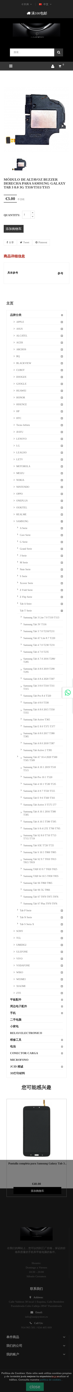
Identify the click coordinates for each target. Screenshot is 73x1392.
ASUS (19, 329)
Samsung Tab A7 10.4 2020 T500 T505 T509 (40, 759)
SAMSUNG (22, 521)
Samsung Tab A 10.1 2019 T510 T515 (39, 769)
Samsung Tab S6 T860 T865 (37, 883)
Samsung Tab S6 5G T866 (36, 890)
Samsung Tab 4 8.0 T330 (36, 702)
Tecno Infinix (23, 425)
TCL (18, 938)
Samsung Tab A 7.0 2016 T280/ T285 (39, 660)
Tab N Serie (26, 917)
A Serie (23, 528)
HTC (18, 418)
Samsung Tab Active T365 (36, 719)
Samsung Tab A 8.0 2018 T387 (39, 743)
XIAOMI (21, 986)
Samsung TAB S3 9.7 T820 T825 (40, 869)
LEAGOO (21, 452)
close (35, 1386)
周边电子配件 (18, 1006)
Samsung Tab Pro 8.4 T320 (37, 696)
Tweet (26, 242)
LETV (19, 459)
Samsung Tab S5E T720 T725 (38, 845)
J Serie (23, 555)
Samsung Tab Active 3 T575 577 (39, 804)
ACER (19, 342)
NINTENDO (22, 487)
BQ (18, 356)
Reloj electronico (26, 1033)
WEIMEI (21, 979)
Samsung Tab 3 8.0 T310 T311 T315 (39, 687)
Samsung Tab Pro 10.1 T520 (37, 777)
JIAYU (19, 432)
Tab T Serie (26, 610)
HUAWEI (21, 390)
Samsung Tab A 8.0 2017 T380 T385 (39, 735)
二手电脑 (15, 1019)
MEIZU (20, 473)
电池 (13, 1046)
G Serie (23, 542)
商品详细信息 (14, 256)
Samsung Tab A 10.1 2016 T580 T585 (39, 813)
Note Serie (25, 569)
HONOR (20, 397)
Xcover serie (26, 583)
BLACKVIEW (23, 363)
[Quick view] (32, 1128)
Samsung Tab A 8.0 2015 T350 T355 (39, 711)
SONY (19, 931)
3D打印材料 (17, 1073)
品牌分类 (15, 314)
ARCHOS (21, 349)
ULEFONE (22, 951)
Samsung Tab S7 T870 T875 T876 (40, 896)
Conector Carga (24, 1053)
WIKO (19, 972)
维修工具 (15, 1039)
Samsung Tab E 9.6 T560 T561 (39, 798)
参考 (60, 273)
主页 (9, 303)
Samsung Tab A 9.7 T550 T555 (39, 791)
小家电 (14, 1026)
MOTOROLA (23, 466)
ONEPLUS (22, 500)
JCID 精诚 (16, 1066)
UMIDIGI (21, 945)
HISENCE (21, 404)
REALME (21, 514)
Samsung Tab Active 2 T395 (37, 750)
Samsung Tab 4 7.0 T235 (36, 652)
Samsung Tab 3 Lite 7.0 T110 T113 (41, 617)
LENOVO (21, 439)
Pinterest (42, 242)
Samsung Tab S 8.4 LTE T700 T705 (41, 828)
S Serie (23, 576)
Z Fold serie (26, 590)
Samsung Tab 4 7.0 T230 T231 (39, 645)
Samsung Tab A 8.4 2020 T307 (39, 679)
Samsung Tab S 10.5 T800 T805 (39, 852)
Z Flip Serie (26, 597)
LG (18, 445)
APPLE (20, 322)
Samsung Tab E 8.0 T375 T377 (39, 726)
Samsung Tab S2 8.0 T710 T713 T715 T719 (39, 837)
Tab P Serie (25, 910)
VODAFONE (23, 965)
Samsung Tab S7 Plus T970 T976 (40, 903)
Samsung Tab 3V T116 (34, 624)
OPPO (19, 493)
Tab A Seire (26, 603)
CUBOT (20, 370)
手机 (13, 1012)
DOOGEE (21, 377)
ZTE (18, 993)
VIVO (19, 958)
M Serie (24, 562)
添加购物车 (14, 229)
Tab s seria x (27, 924)
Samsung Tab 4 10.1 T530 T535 (39, 784)
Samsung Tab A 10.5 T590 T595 (39, 821)
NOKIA (20, 480)
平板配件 (15, 999)
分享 (11, 242)
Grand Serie (26, 548)
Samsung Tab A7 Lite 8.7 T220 (39, 638)
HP (17, 411)
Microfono (19, 1059)
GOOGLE (21, 384)
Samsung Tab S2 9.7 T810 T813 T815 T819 (39, 861)
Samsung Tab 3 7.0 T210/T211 (39, 631)
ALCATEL (21, 335)
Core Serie (25, 535)
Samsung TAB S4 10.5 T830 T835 (40, 876)
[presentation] (6, 164)
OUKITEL (21, 507)
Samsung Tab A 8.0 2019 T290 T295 (39, 670)
